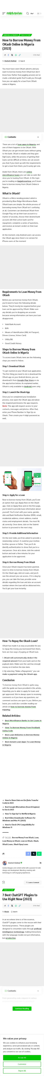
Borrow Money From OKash (23, 837)
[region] (22, 1055)
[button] (4, 13)
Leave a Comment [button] (33, 882)
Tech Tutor (25, 35)
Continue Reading (22, 1009)
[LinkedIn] (41, 863)
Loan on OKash (27, 841)
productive (11, 938)
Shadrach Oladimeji (10, 61)
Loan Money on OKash (11, 841)
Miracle (6, 911)
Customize (22, 1064)
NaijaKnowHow (24, 181)
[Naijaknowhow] (14, 13)
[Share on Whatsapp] (16, 55)
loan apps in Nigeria (27, 144)
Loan (36, 837)
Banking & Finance (11, 35)
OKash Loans (7, 844)
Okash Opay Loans (21, 844)
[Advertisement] (22, 24)
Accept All (22, 1058)
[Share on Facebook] (8, 55)
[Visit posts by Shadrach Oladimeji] (4, 863)
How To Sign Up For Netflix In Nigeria (20, 814)
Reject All (22, 1071)
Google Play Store (25, 380)
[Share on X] (12, 55)
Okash (35, 841)
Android (28, 386)
